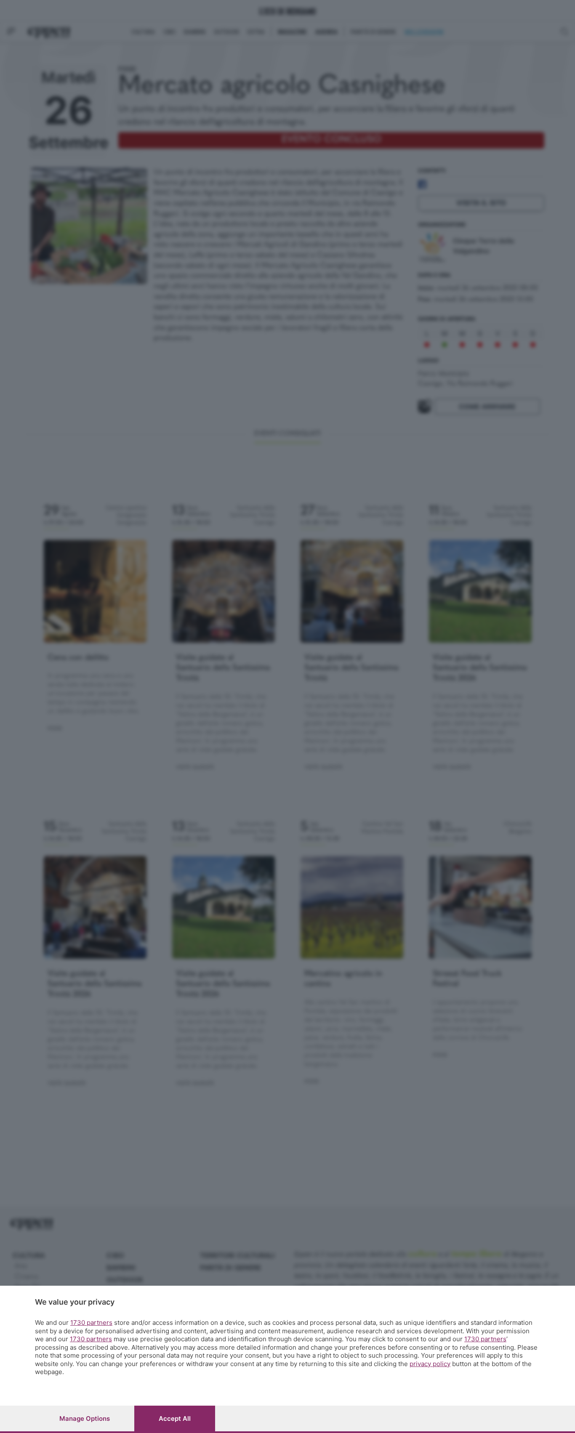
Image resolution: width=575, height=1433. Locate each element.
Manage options (84, 1418)
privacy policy (430, 1364)
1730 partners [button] (91, 1323)
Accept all (175, 1418)
